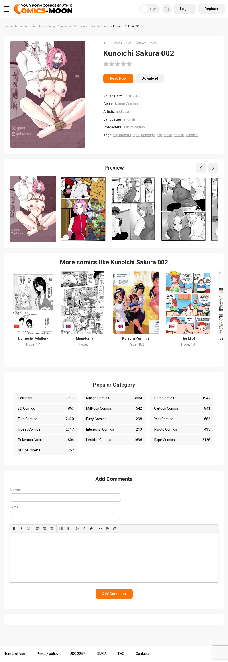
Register (211, 9)
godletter (123, 111)
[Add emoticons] (77, 528)
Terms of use (14, 654)
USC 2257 (77, 654)
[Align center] (45, 528)
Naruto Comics (126, 104)
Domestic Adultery (33, 338)
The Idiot (188, 338)
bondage (148, 135)
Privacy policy (47, 654)
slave (168, 135)
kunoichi (192, 135)
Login (184, 9)
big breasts (122, 135)
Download (150, 78)
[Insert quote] (101, 528)
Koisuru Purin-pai (136, 338)
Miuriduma (84, 338)
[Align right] (52, 528)
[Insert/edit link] (84, 528)
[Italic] (21, 528)
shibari (179, 135)
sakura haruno (134, 127)
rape (136, 135)
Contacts (143, 654)
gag (159, 135)
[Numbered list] (68, 528)
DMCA (102, 654)
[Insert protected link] (91, 528)
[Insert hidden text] (115, 528)
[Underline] (28, 528)
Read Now (118, 78)
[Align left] (38, 528)
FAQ (121, 654)
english (129, 119)
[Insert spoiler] (108, 528)
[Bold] (14, 528)
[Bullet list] (61, 528)
